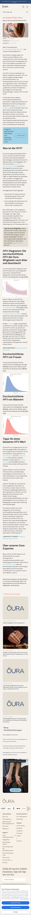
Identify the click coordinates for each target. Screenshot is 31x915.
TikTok (18, 836)
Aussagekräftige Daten (13, 18)
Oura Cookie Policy (24, 898)
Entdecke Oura (7, 650)
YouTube (19, 841)
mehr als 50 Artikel (9, 564)
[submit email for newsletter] (26, 879)
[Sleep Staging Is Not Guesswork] (15, 608)
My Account (6, 857)
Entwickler (19, 819)
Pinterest (19, 833)
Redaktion (6, 828)
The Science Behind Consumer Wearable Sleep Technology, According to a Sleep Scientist (15, 687)
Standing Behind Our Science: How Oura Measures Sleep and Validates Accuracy (15, 720)
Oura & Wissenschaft (9, 621)
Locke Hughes (10, 38)
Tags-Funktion (17, 243)
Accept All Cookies (15, 902)
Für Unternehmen (21, 816)
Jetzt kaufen (21, 135)
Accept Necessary (15, 907)
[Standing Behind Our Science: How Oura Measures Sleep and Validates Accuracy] (15, 703)
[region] (15, 900)
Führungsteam (7, 819)
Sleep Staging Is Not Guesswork (14, 623)
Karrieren (5, 826)
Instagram (19, 830)
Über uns (5, 816)
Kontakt (5, 862)
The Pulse (20, 825)
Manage (15, 912)
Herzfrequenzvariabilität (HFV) (13, 49)
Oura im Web (6, 860)
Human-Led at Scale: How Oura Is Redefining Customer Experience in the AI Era (15, 654)
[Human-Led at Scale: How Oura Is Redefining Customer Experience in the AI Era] (15, 637)
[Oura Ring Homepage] (5, 6)
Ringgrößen (6, 839)
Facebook (19, 828)
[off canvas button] (26, 12)
